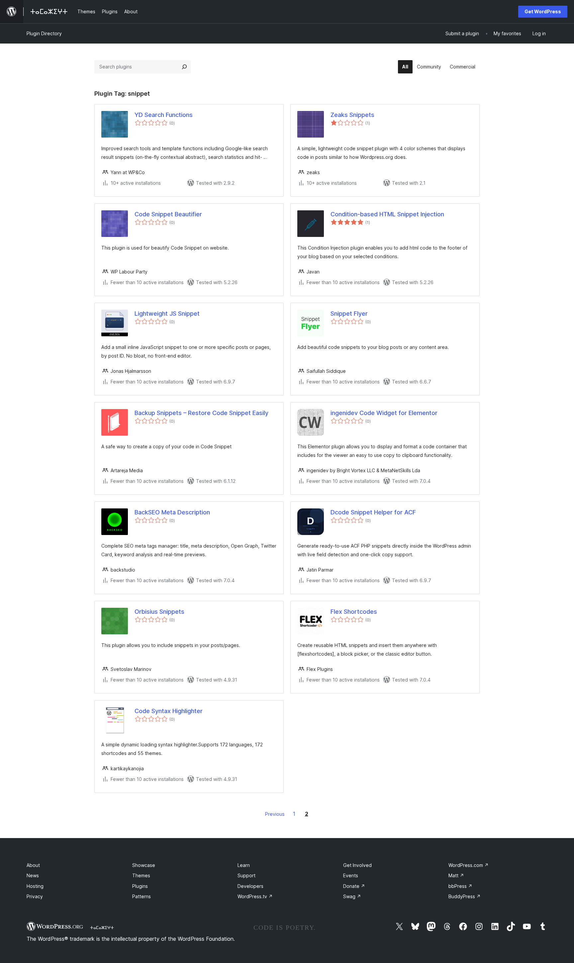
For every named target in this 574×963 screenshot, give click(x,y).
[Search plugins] (184, 66)
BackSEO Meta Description (172, 512)
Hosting (35, 886)
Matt (456, 875)
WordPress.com (468, 865)
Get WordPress (543, 11)
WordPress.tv (255, 896)
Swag (352, 896)
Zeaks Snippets (352, 114)
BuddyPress (464, 896)
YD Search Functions (164, 114)
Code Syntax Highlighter (169, 710)
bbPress (460, 886)
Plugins (140, 886)
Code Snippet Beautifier (168, 214)
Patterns (141, 896)
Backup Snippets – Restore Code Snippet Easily (201, 412)
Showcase (143, 865)
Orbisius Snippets (159, 611)
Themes (141, 875)
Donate (354, 886)
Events (350, 875)
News (33, 875)
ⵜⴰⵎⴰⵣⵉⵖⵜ (102, 927)
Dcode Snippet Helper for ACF (373, 512)
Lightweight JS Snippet (167, 313)
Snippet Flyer (349, 313)
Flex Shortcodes (354, 611)
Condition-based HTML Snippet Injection (387, 214)
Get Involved (357, 865)
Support (246, 875)
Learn (244, 865)
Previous (275, 814)
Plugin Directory (44, 33)
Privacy (35, 896)
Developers (250, 886)
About (33, 865)
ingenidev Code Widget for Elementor (384, 412)
